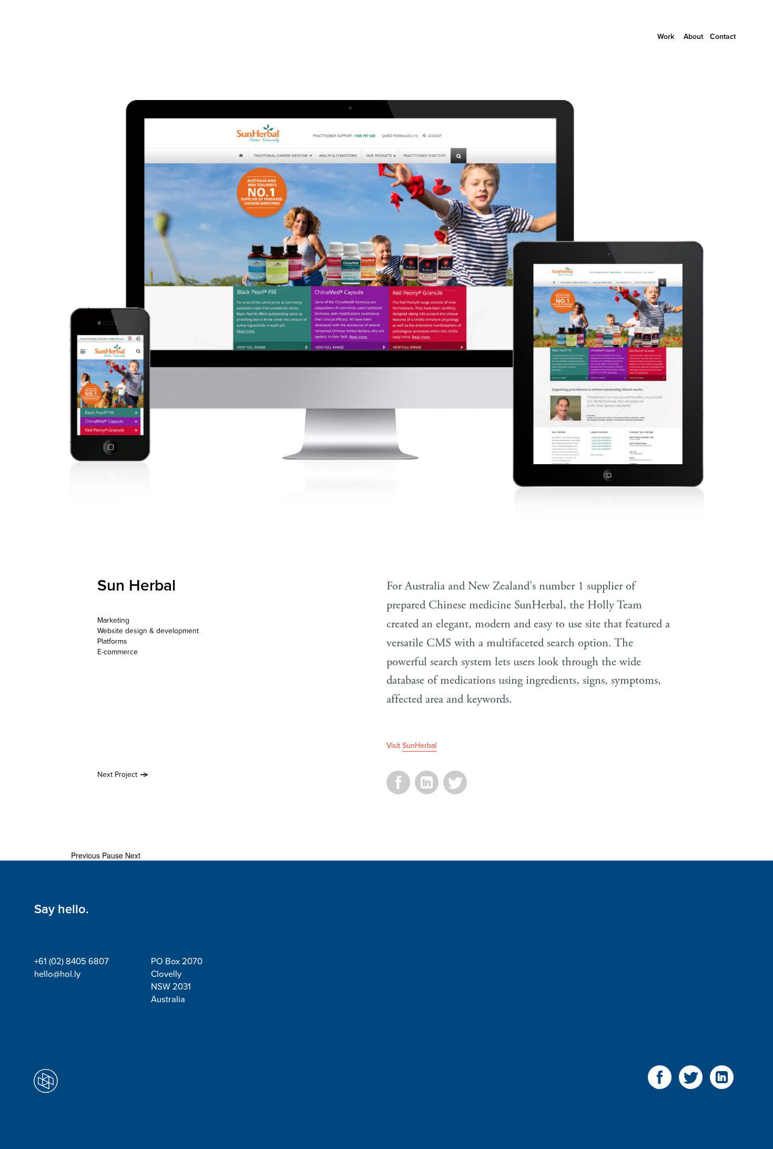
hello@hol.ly (57, 974)
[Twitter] (455, 788)
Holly (81, 37)
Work (665, 36)
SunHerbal (419, 745)
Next (132, 855)
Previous (85, 855)
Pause (112, 855)
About (693, 36)
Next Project (117, 774)
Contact (723, 36)
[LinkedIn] (427, 788)
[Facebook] (398, 788)
